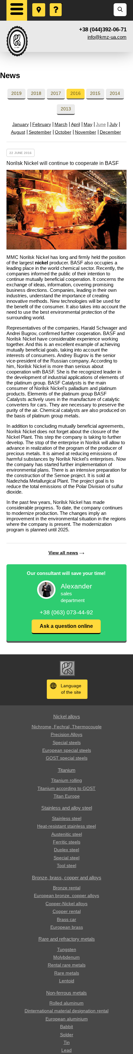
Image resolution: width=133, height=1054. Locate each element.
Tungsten (66, 949)
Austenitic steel (66, 834)
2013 (66, 108)
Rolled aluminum (66, 1003)
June (101, 124)
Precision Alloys (66, 734)
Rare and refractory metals (66, 939)
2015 (95, 93)
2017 (56, 93)
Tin (67, 1042)
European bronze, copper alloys (66, 895)
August (18, 132)
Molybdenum (66, 957)
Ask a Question (56, 3)
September (40, 132)
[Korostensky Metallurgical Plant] (17, 41)
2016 (75, 93)
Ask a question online (66, 626)
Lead (66, 1050)
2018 (36, 93)
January (20, 124)
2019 (16, 93)
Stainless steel (66, 818)
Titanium (67, 770)
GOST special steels (66, 758)
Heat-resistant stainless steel (66, 826)
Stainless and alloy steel (66, 808)
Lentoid (66, 980)
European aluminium (67, 1018)
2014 (115, 93)
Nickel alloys (66, 716)
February (41, 124)
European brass (66, 927)
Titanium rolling (66, 780)
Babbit (66, 1026)
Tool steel (66, 865)
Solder (66, 1034)
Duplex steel (66, 849)
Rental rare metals (67, 964)
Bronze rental (66, 887)
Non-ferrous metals (66, 993)
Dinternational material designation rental (66, 1010)
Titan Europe (67, 796)
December (110, 132)
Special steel (66, 857)
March (61, 124)
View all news (63, 552)
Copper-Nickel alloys (66, 903)
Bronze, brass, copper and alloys (66, 877)
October (63, 132)
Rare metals (66, 973)
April (75, 124)
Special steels (67, 742)
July (113, 124)
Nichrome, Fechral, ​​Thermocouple (67, 726)
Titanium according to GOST (66, 788)
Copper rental (67, 911)
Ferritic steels (66, 841)
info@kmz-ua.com (107, 37)
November (85, 132)
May (88, 124)
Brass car (66, 919)
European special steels (66, 750)
